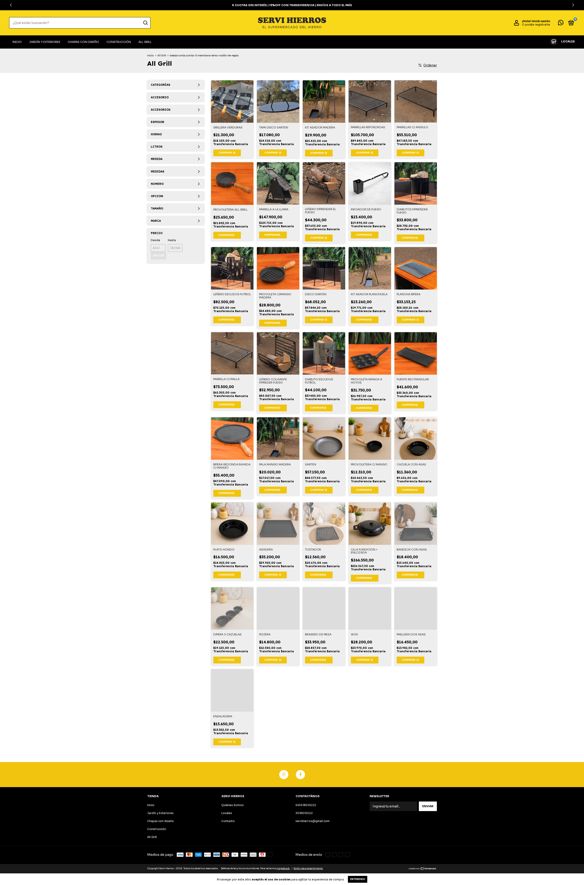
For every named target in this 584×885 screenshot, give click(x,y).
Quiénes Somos (232, 805)
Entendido (357, 879)
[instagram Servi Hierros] (283, 774)
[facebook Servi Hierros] (300, 774)
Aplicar (158, 255)
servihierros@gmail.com (312, 821)
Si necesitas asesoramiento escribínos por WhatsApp (292, 5)
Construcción (119, 42)
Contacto (228, 821)
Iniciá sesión (541, 21)
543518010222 (305, 805)
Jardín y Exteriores (44, 42)
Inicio (17, 42)
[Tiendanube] (422, 869)
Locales (226, 813)
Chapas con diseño (83, 42)
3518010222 (304, 813)
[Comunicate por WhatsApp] (561, 24)
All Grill (144, 42)
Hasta (172, 240)
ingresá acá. (283, 868)
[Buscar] (145, 23)
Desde (155, 240)
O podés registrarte (536, 24)
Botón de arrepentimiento (308, 868)
